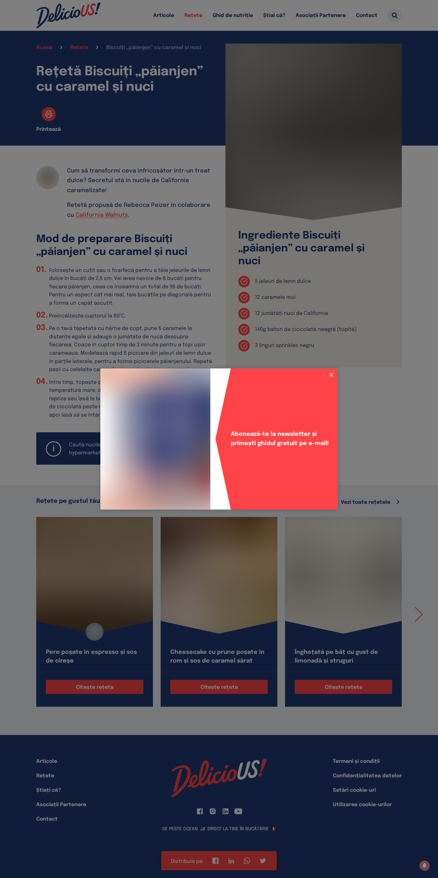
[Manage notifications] (424, 865)
